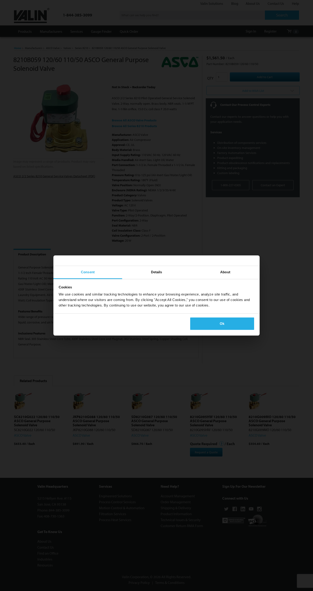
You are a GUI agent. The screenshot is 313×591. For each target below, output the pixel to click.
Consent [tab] (88, 272)
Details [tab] (156, 272)
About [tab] (225, 272)
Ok (222, 324)
